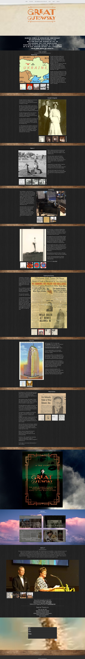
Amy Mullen (49, 602)
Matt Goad (49, 601)
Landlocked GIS (51, 604)
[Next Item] (47, 69)
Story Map (55, 261)
